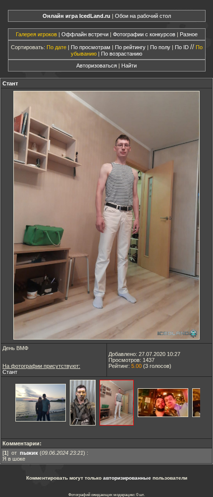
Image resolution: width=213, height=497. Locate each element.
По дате (56, 47)
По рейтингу (130, 47)
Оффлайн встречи (84, 34)
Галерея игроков (36, 34)
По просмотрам (90, 47)
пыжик (29, 453)
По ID (182, 47)
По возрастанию (121, 54)
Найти (129, 66)
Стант (10, 83)
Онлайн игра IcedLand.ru (76, 16)
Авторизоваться (96, 66)
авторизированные (127, 478)
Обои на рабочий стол (143, 16)
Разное (189, 34)
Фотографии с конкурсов (144, 34)
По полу (160, 47)
